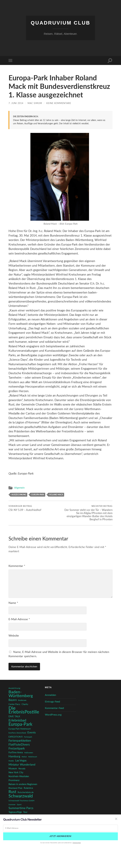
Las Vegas (20, 760)
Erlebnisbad (17, 720)
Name (13, 603)
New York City (16, 772)
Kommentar (17, 566)
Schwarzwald (21, 796)
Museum (13, 769)
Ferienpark (28, 737)
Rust (12, 792)
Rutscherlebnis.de (26, 792)
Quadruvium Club (60, 23)
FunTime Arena (16, 753)
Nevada (21, 769)
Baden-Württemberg (21, 694)
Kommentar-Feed (54, 708)
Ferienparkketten (20, 740)
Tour (25, 812)
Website (14, 635)
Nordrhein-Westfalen (19, 776)
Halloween (28, 753)
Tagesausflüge (15, 812)
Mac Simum (35, 103)
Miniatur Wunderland (22, 764)
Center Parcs (14, 704)
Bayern (13, 700)
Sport (19, 804)
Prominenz (14, 780)
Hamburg (14, 756)
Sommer (12, 804)
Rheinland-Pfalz (15, 788)
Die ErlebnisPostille (24, 710)
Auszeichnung (18, 495)
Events (31, 732)
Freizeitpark (17, 748)
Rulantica (28, 788)
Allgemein (19, 488)
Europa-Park (37, 495)
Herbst (24, 757)
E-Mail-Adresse (19, 619)
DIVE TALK (14, 716)
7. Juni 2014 (16, 103)
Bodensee (22, 700)
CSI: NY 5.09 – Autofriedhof (25, 508)
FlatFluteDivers (19, 744)
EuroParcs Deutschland (17, 733)
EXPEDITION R (16, 737)
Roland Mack (56, 495)
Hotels (11, 761)
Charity (25, 704)
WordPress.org (53, 714)
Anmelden (50, 695)
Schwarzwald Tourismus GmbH (21, 801)
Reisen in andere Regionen (23, 784)
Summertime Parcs (21, 808)
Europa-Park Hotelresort (20, 729)
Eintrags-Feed (52, 701)
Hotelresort (32, 757)
